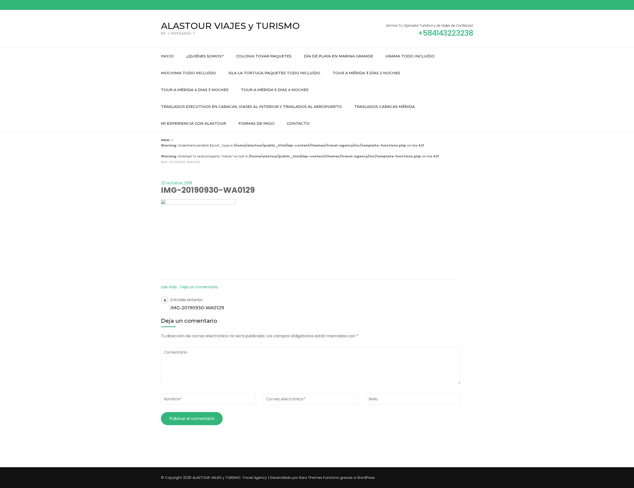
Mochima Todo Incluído (188, 73)
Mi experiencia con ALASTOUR (193, 123)
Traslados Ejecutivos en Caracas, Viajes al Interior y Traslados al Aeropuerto (251, 106)
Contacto (298, 123)
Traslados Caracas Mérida (384, 106)
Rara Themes (310, 477)
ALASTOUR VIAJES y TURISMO (230, 25)
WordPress (366, 477)
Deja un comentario (199, 287)
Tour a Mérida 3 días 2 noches (366, 73)
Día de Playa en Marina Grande (338, 56)
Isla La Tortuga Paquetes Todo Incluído (274, 73)
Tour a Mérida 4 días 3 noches (195, 89)
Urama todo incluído (410, 56)
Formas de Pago (256, 123)
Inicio (167, 56)
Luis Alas (169, 287)
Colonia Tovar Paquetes (263, 56)
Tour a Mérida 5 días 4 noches (275, 89)
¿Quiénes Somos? (205, 56)
